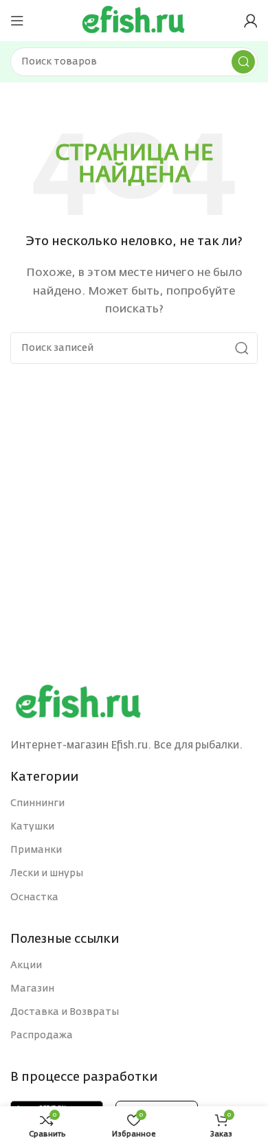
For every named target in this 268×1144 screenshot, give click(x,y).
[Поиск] (243, 61)
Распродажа (41, 1035)
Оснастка (34, 897)
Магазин (32, 989)
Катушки (32, 827)
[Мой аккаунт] (251, 20)
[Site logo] (134, 20)
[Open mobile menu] (17, 20)
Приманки (36, 850)
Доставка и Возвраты (64, 1012)
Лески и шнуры (46, 873)
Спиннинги (37, 803)
